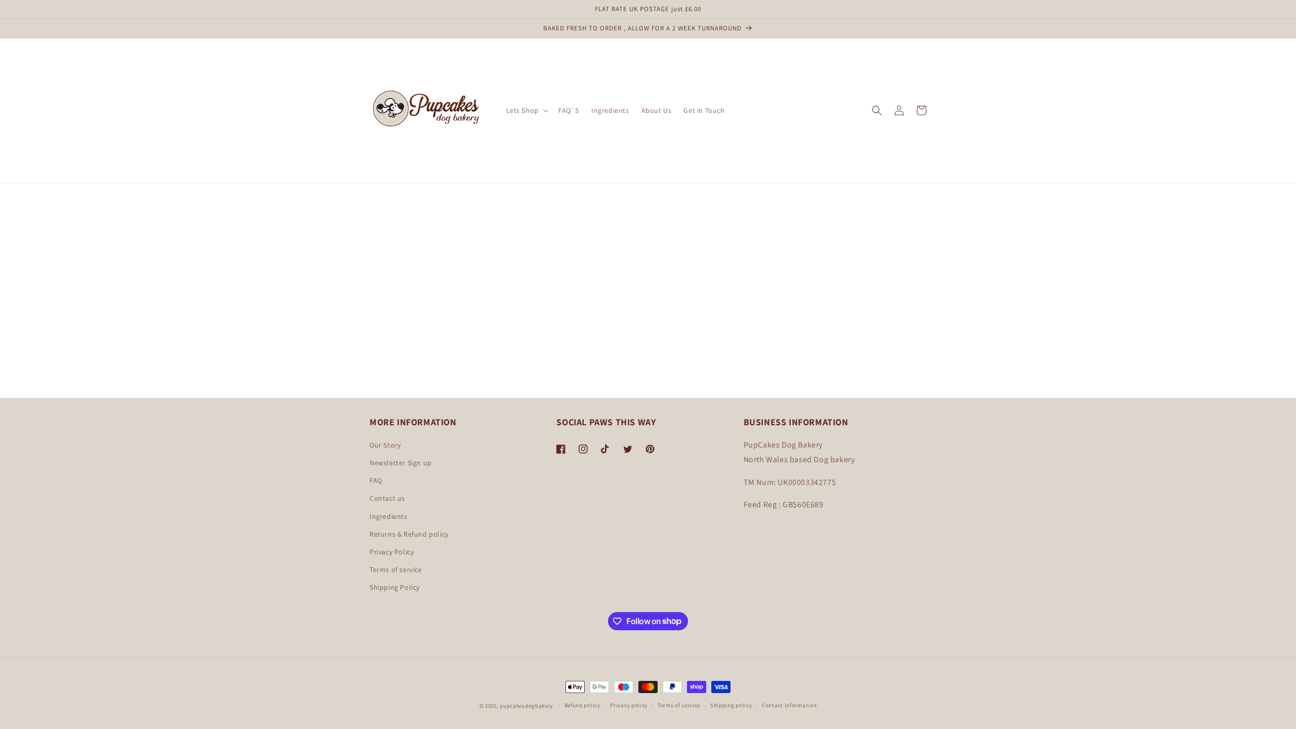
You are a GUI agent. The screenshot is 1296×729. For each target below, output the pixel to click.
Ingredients (389, 516)
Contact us (387, 498)
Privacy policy (628, 705)
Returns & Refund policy (409, 534)
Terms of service (396, 569)
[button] (526, 110)
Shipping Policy (395, 587)
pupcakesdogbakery (526, 705)
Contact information (789, 705)
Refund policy (582, 705)
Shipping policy (731, 705)
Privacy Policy (392, 551)
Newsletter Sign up (401, 462)
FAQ (376, 480)
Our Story (385, 445)
